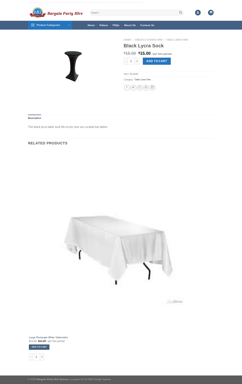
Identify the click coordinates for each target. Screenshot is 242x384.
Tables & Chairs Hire (149, 39)
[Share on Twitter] (133, 88)
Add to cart (156, 61)
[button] (198, 13)
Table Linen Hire (177, 39)
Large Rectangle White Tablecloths (48, 337)
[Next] (41, 98)
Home (91, 25)
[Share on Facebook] (127, 88)
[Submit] (181, 13)
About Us (130, 25)
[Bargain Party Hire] (56, 12)
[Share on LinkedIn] (152, 88)
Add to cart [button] (39, 347)
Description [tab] (34, 118)
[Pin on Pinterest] (146, 88)
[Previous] (31, 98)
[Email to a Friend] (140, 88)
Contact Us (147, 25)
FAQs (116, 25)
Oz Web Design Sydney (97, 379)
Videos (103, 25)
